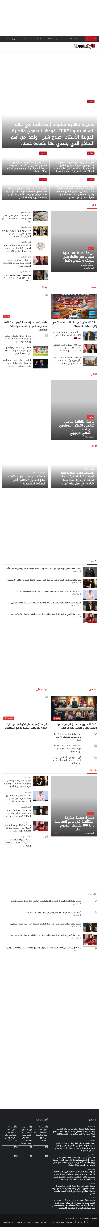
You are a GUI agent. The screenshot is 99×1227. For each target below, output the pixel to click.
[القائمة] (3, 47)
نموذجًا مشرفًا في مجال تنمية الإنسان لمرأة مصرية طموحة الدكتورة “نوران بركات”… (18, 828)
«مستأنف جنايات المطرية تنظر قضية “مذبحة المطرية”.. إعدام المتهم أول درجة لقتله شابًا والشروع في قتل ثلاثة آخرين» (77, 478)
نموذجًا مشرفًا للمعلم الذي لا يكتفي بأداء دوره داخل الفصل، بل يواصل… (17, 843)
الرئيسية (69, 1222)
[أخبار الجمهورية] (85, 46)
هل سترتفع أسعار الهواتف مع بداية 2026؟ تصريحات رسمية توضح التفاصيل (26, 726)
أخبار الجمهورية (71, 1218)
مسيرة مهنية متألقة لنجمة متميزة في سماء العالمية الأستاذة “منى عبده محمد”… (18, 813)
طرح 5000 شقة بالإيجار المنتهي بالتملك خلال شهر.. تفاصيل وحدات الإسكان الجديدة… (67, 348)
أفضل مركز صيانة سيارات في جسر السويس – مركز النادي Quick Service (53, 912)
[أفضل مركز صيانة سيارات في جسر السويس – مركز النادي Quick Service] (90, 916)
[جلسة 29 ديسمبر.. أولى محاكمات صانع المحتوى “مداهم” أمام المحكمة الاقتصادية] (25, 470)
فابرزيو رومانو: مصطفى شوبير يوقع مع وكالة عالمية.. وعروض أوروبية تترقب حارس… (17, 339)
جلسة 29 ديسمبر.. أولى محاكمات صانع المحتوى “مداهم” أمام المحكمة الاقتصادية (26, 480)
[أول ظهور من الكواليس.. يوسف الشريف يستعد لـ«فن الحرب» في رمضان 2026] (95, 757)
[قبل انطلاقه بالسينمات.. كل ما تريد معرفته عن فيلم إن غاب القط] (95, 734)
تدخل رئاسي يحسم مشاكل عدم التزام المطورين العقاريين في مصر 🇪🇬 (67, 335)
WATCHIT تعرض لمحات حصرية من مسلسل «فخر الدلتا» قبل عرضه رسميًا (67, 748)
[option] (49, 148)
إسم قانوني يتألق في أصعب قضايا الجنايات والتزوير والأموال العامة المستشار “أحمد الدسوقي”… (42, 948)
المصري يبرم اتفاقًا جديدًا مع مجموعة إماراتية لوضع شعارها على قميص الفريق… (18, 350)
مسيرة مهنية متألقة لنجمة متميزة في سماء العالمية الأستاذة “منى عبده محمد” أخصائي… (45, 603)
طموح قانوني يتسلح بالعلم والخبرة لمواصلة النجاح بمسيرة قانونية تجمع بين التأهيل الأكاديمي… (43, 580)
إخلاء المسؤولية (8, 1222)
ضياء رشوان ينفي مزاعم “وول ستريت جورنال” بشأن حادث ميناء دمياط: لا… (17, 278)
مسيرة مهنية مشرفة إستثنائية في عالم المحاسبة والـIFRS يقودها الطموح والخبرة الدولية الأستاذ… (42, 568)
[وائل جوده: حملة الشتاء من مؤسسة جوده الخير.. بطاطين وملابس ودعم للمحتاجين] (40, 1149)
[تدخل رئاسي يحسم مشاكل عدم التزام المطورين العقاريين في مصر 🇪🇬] (90, 335)
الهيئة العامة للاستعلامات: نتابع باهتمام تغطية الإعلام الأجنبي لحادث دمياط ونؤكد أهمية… (17, 248)
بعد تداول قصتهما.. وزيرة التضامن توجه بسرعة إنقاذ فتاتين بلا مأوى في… (16, 263)
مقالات (90, 101)
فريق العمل (20, 1222)
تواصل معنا (60, 1222)
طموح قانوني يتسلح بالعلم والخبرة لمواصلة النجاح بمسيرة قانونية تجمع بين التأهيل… (17, 783)
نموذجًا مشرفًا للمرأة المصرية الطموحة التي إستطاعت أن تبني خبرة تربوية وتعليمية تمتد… (46, 901)
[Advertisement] (49, 18)
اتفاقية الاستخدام (32, 1222)
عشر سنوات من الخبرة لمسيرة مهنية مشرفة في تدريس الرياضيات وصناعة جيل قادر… (47, 591)
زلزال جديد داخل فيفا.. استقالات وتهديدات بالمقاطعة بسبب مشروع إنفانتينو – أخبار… (17, 363)
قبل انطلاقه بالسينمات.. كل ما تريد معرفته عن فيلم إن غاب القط (67, 737)
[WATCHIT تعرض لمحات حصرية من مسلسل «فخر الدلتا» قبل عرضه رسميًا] (95, 745)
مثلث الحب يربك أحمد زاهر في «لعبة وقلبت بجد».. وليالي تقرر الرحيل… (77, 726)
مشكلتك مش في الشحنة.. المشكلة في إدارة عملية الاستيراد (74, 324)
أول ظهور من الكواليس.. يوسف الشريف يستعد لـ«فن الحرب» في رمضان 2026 (66, 760)
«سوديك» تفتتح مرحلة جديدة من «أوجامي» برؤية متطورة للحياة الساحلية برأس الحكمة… (66, 360)
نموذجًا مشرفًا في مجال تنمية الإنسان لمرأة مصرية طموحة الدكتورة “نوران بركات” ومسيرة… (45, 614)
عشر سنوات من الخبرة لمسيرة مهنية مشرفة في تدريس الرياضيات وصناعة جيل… (18, 798)
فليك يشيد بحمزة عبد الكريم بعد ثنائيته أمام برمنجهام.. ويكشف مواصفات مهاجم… (25, 326)
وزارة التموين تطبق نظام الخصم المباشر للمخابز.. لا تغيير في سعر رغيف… (16, 218)
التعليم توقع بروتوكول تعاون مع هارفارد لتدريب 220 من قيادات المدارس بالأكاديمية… (16, 233)
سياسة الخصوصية (47, 1222)
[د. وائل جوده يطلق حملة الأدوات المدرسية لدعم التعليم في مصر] (25, 1149)
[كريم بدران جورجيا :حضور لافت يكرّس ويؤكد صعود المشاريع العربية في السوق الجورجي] (40, 1134)
